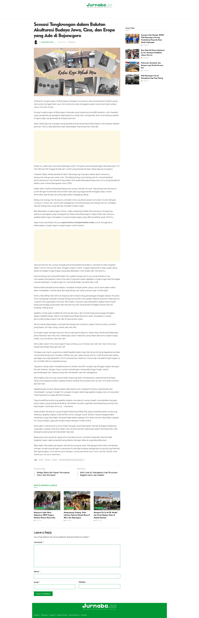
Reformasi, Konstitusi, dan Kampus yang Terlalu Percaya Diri (152, 65)
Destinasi (71, 42)
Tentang (44, 615)
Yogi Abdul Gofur (47, 42)
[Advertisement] (77, 147)
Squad (52, 615)
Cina (41, 460)
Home (36, 615)
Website (82, 582)
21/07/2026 (38, 520)
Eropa (47, 460)
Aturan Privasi (62, 615)
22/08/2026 (145, 70)
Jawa (55, 460)
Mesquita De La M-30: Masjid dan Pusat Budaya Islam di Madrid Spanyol (105, 515)
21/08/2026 (145, 81)
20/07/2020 (62, 42)
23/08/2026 (145, 58)
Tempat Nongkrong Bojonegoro (71, 460)
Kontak (84, 615)
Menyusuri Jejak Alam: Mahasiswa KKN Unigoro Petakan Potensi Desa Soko (44, 515)
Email (37, 582)
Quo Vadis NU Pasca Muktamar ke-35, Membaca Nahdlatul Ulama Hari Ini (153, 52)
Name (37, 571)
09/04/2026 (98, 520)
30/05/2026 (68, 520)
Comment (39, 542)
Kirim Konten (74, 615)
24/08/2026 (145, 45)
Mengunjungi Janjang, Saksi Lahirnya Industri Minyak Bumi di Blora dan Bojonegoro (77, 515)
